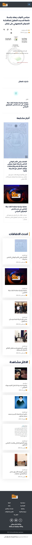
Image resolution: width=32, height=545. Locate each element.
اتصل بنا (16, 514)
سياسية (25, 383)
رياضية (23, 508)
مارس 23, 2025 (22, 448)
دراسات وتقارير (9, 508)
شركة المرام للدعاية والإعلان (11, 536)
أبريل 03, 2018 (22, 390)
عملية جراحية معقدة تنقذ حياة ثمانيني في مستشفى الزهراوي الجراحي (17, 105)
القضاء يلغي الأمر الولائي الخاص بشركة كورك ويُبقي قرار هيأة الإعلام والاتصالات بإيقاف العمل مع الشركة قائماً (17, 166)
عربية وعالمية (22, 511)
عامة (9, 505)
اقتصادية (22, 505)
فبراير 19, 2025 (22, 419)
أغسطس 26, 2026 (21, 262)
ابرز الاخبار (24, 255)
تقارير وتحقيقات (9, 511)
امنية (9, 502)
